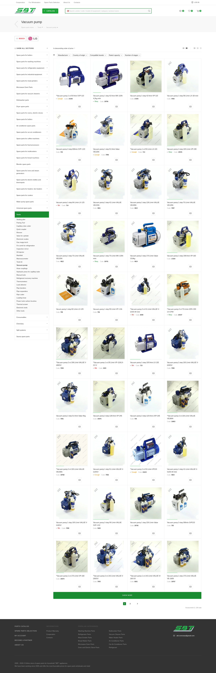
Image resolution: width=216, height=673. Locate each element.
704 (135, 419)
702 (172, 525)
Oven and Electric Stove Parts (88, 647)
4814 (136, 261)
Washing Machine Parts (86, 631)
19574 (62, 579)
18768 (62, 475)
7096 (107, 155)
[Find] (149, 11)
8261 (136, 581)
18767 (173, 581)
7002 (107, 475)
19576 (180, 152)
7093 (99, 581)
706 (98, 312)
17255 (136, 99)
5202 (99, 528)
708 (61, 312)
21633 (145, 472)
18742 (136, 525)
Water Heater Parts (116, 637)
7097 (172, 208)
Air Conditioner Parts (116, 641)
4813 (136, 208)
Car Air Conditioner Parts (118, 644)
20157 (180, 315)
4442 (172, 99)
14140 (71, 99)
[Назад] (16, 24)
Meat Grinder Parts (85, 637)
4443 (104, 368)
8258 (141, 315)
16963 (173, 421)
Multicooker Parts (115, 631)
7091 (62, 419)
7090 (67, 528)
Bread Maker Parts (84, 641)
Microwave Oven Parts (86, 644)
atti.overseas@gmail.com (186, 636)
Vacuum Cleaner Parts (117, 634)
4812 (62, 261)
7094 (62, 368)
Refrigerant (113, 647)
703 (61, 152)
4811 (98, 208)
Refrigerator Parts (84, 634)
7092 (172, 368)
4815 (172, 475)
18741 (106, 261)
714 (67, 205)
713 (144, 152)
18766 (106, 101)
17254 (173, 259)
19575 (99, 419)
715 (141, 365)
